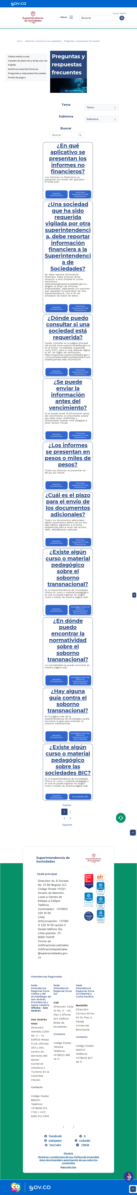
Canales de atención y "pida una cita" (28, 60)
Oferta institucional (18, 56)
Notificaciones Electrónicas (23, 69)
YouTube (55, 1144)
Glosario (68, 1153)
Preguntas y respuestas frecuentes (27, 73)
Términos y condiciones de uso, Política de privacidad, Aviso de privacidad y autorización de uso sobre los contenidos (68, 1160)
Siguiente (67, 824)
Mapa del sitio (68, 1167)
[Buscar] (121, 18)
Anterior (66, 805)
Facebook (55, 1136)
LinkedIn (84, 1140)
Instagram (55, 1140)
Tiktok (85, 1144)
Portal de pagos (17, 77)
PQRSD (12, 65)
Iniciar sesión (119, 13)
